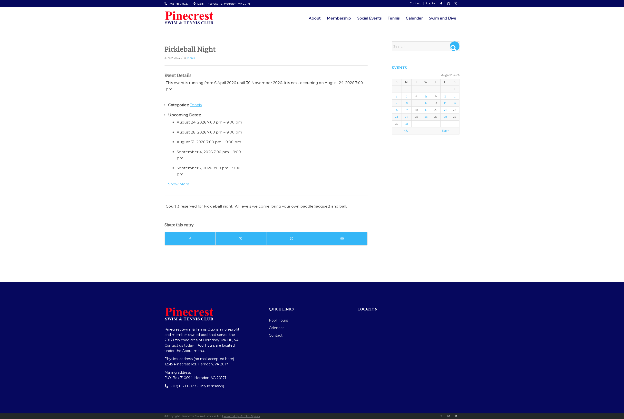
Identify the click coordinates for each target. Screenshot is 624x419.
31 (406, 123)
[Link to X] (455, 3)
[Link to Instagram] (448, 3)
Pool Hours (278, 320)
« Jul (406, 130)
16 (396, 110)
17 (406, 110)
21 (445, 110)
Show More (178, 184)
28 (445, 116)
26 (426, 116)
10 (406, 103)
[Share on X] (241, 238)
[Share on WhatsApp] (291, 238)
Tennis (191, 58)
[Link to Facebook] (441, 3)
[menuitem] (415, 3)
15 (454, 103)
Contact (276, 335)
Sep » (445, 130)
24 (406, 116)
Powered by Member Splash (242, 416)
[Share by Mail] (342, 238)
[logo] (189, 18)
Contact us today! (180, 345)
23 (396, 116)
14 (445, 103)
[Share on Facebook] (190, 238)
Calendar (276, 328)
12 (426, 103)
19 (426, 110)
